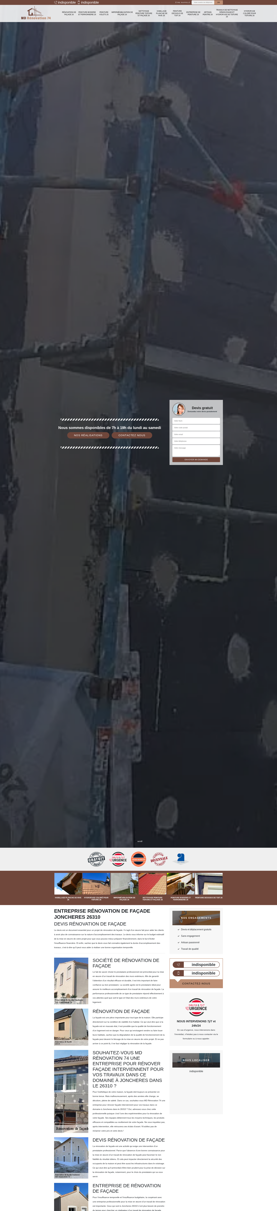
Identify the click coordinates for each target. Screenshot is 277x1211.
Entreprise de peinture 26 (193, 13)
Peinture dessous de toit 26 (177, 13)
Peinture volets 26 (103, 13)
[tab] (138, 484)
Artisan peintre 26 (208, 13)
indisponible (67, 2)
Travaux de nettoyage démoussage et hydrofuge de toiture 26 (227, 13)
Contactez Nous (131, 435)
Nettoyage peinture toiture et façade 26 (143, 13)
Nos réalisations (88, 435)
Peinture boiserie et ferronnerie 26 (87, 13)
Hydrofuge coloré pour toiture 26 (249, 13)
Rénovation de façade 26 (69, 13)
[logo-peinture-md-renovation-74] (36, 13)
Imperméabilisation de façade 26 (122, 13)
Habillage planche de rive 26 (161, 13)
